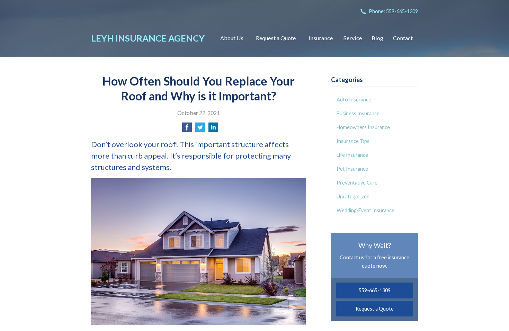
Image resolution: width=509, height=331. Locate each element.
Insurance (321, 38)
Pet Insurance (352, 169)
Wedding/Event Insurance (365, 210)
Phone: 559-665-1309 (393, 11)
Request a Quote (276, 38)
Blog (377, 38)
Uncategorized (353, 196)
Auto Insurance (354, 99)
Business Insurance (358, 113)
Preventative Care (357, 183)
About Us (231, 38)
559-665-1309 (375, 290)
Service (352, 38)
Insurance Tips (353, 141)
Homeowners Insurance (363, 127)
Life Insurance (352, 155)
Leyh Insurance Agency (148, 38)
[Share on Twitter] (200, 129)
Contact (403, 38)
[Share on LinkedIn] (213, 129)
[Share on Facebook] (187, 129)
